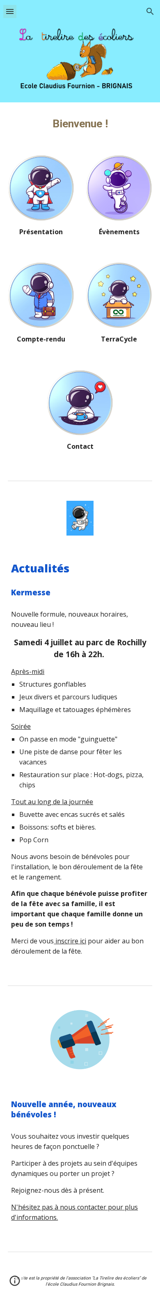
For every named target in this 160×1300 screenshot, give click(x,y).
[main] (80, 123)
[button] (10, 11)
